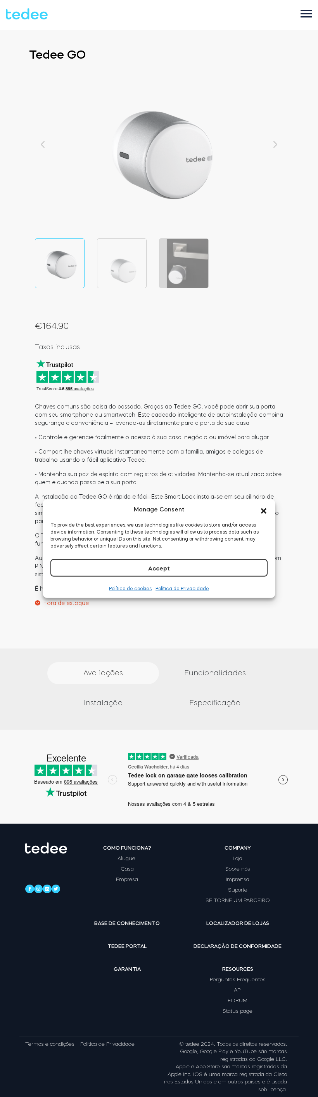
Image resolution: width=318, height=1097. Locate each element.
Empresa (127, 879)
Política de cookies (130, 588)
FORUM (237, 1000)
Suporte (237, 889)
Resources (237, 969)
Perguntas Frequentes (238, 979)
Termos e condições (49, 1044)
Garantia (127, 969)
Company (238, 847)
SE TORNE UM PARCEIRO (238, 900)
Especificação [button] (214, 702)
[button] (264, 509)
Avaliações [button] (103, 672)
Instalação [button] (103, 702)
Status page (237, 1011)
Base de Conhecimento (127, 923)
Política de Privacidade (182, 588)
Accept (159, 568)
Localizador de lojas (237, 923)
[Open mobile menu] (306, 13)
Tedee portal (127, 946)
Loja (237, 858)
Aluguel (127, 858)
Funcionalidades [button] (215, 672)
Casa (127, 868)
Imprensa (237, 879)
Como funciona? (127, 847)
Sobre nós (237, 868)
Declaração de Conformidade (238, 946)
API (238, 990)
